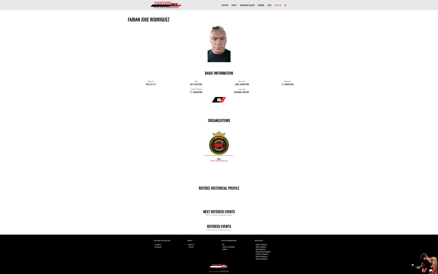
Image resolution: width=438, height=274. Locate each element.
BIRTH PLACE (241, 81)
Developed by (214, 272)
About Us (191, 244)
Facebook (158, 244)
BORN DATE (151, 81)
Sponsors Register (262, 259)
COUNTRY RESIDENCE (196, 89)
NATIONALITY (287, 81)
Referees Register (262, 256)
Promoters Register (262, 254)
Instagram (158, 247)
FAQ (223, 244)
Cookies (224, 249)
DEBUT (196, 81)
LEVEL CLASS (242, 89)
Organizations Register (263, 252)
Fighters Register (261, 244)
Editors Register (261, 247)
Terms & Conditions (228, 247)
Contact (191, 247)
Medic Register (261, 249)
